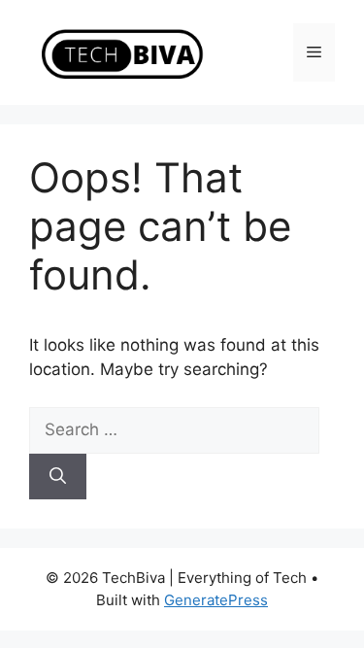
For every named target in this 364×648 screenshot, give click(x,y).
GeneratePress (216, 600)
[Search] (57, 477)
